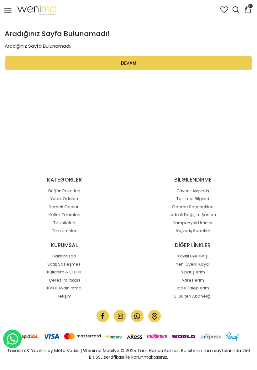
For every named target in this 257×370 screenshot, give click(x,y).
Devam (128, 63)
